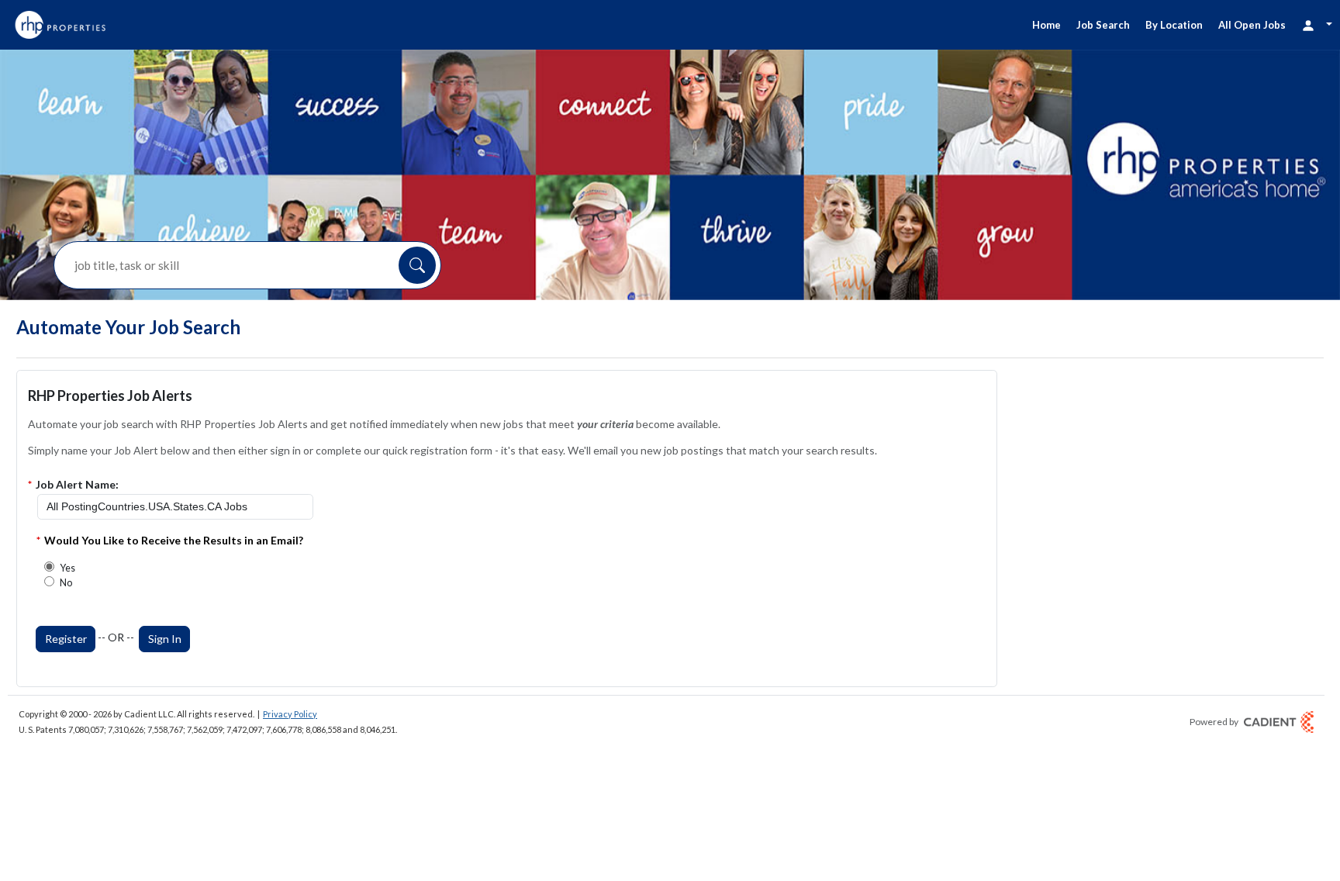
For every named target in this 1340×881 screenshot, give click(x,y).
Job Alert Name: (77, 484)
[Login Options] (1316, 24)
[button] (417, 265)
